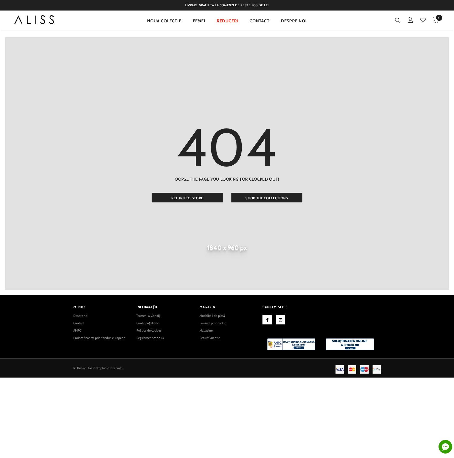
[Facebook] (267, 319)
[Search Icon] (397, 20)
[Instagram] (280, 319)
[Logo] (34, 21)
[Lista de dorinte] (423, 20)
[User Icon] (410, 19)
